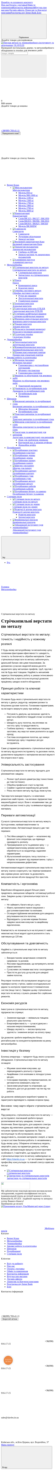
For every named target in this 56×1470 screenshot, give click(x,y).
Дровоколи (23, 396)
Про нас (5, 5)
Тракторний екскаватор (29, 386)
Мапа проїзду (7, 1445)
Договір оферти (16, 10)
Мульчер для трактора (29, 370)
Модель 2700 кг (26, 208)
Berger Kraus (13, 185)
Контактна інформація (24, 7)
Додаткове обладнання (29, 236)
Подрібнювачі (14, 447)
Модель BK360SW (27, 226)
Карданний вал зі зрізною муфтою (35, 442)
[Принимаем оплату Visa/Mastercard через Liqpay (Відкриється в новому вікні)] (25, 1206)
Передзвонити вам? (10, 133)
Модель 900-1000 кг (28, 195)
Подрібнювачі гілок (28, 411)
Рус (8, 562)
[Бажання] (28, 146)
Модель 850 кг (25, 193)
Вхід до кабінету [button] (15, 1263)
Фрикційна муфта (27, 445)
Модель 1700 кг (26, 203)
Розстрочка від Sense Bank (24, 12)
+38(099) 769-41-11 (10, 130)
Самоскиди (23, 234)
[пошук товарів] (24, 66)
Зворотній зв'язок (9, 1319)
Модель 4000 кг (26, 211)
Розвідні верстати (27, 514)
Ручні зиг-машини (27, 296)
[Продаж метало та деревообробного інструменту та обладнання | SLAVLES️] (15, 1188)
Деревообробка (14, 339)
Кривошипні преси (27, 285)
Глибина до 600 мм (27, 252)
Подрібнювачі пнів (27, 393)
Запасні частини (26, 239)
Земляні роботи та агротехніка (22, 357)
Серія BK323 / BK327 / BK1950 (33, 218)
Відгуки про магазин (17, 1276)
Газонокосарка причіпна (30, 373)
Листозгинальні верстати (30, 298)
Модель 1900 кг (26, 205)
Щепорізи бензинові (28, 409)
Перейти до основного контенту (17, 2)
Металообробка (14, 265)
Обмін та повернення (17, 1271)
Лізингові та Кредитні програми (23, 1281)
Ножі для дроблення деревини (33, 440)
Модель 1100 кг (26, 198)
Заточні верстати (26, 517)
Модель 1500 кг (26, 200)
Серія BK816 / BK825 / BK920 (33, 223)
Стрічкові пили (14, 496)
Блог (39, 12)
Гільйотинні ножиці (28, 301)
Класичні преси (26, 288)
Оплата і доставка (18, 5)
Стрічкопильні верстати (30, 272)
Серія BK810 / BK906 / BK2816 (33, 221)
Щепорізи (12, 399)
